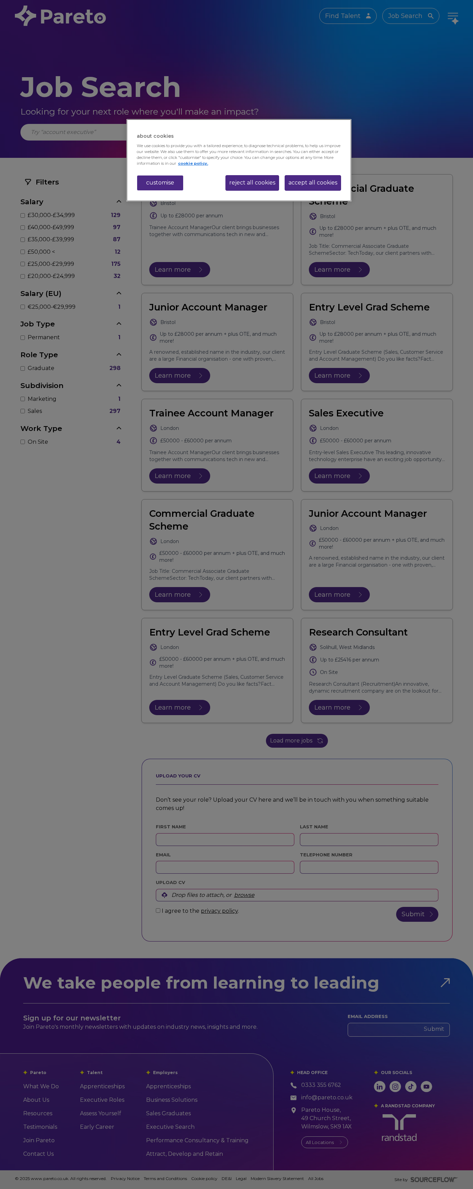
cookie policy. (193, 163)
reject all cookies (252, 182)
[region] (238, 160)
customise (160, 182)
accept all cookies (312, 182)
